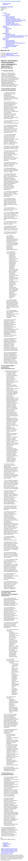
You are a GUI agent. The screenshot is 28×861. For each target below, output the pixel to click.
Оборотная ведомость (10, 41)
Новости (5, 26)
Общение (5, 27)
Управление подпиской (11, 46)
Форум (7, 30)
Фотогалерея (8, 28)
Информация (6, 33)
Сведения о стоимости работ (12, 23)
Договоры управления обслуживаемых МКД (16, 20)
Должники (5, 47)
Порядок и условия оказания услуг (13, 21)
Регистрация (10, 6)
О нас (4, 12)
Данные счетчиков (10, 44)
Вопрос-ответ (6, 38)
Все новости (3, 56)
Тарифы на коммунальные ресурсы (13, 24)
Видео (7, 29)
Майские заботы (9, 54)
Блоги (7, 32)
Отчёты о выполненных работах (13, 19)
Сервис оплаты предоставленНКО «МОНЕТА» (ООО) (7, 853)
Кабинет (5, 39)
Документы (6, 15)
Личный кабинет (7, 3)
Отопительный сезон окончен (12, 55)
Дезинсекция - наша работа (12, 53)
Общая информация (10, 17)
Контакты (5, 4)
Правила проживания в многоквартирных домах (16, 35)
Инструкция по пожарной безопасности (15, 36)
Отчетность (5, 842)
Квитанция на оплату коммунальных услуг (15, 42)
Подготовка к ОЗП (10, 22)
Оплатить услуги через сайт (12, 45)
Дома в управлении (10, 16)
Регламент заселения (10, 34)
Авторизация (3, 6)
